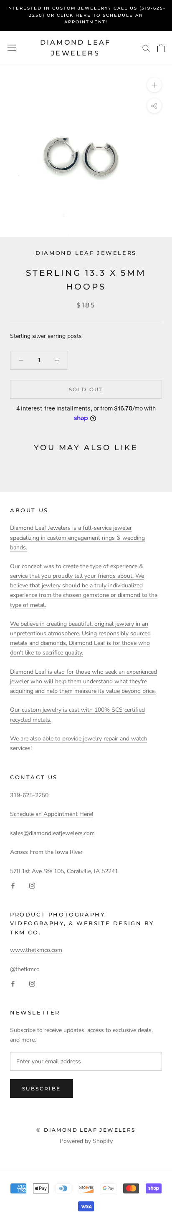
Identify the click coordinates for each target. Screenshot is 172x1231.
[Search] (146, 47)
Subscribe (41, 1088)
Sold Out (86, 389)
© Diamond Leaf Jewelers (85, 1130)
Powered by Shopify (86, 1141)
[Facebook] (13, 885)
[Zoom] (154, 85)
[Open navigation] (12, 48)
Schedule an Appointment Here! (51, 814)
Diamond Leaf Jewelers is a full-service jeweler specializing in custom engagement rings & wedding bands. (77, 537)
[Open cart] (160, 48)
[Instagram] (32, 885)
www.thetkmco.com (36, 950)
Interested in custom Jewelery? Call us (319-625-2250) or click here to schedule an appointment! (86, 15)
